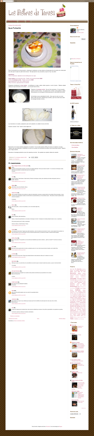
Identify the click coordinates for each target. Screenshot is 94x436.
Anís (75, 270)
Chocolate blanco (81, 278)
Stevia (84, 317)
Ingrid (13, 290)
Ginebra (71, 292)
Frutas (77, 288)
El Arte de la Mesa (75, 145)
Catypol (13, 229)
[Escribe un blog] (33, 157)
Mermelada (77, 305)
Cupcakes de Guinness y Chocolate (80, 209)
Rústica (73, 333)
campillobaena (83, 275)
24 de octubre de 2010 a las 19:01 (18, 242)
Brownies (71, 274)
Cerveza (77, 277)
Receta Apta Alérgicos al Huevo (76, 311)
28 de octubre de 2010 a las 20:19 (18, 313)
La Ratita (13, 253)
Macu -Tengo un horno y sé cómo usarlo (20, 165)
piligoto (13, 185)
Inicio (38, 318)
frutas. (81, 288)
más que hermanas (16, 271)
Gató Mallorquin (78, 291)
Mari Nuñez (14, 261)
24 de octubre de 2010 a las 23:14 (18, 286)
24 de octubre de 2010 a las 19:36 (18, 267)
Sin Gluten (81, 317)
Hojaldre (79, 297)
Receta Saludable (81, 314)
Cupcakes (76, 281)
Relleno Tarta (80, 315)
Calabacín (72, 275)
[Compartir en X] (34, 157)
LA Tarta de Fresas (81, 198)
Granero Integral (76, 292)
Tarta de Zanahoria (81, 165)
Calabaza (77, 275)
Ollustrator (48, 426)
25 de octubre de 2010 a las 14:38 (18, 295)
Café (85, 274)
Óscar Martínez (75, 147)
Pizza (85, 307)
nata (75, 306)
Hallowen (81, 292)
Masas (77, 304)
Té (74, 318)
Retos (85, 315)
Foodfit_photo (14, 282)
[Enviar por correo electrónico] (31, 157)
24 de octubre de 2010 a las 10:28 (18, 188)
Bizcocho (73, 273)
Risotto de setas (81, 352)
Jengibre (73, 298)
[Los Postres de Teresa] (74, 79)
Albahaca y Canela (76, 342)
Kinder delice (80, 372)
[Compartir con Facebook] (36, 157)
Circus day (74, 325)
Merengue (72, 305)
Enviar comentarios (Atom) (19, 320)
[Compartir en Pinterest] (37, 157)
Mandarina (78, 302)
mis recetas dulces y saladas (78, 351)
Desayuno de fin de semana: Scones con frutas (81, 254)
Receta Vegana (73, 315)
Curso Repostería (16, 159)
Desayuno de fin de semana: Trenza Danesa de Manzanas (81, 230)
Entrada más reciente (13, 318)
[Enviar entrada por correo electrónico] (29, 157)
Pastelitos (77, 307)
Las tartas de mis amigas (76, 300)
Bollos (79, 273)
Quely (81, 310)
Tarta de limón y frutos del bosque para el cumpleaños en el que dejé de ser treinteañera (81, 345)
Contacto (21, 21)
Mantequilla (83, 302)
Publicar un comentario (15, 316)
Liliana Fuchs (14, 192)
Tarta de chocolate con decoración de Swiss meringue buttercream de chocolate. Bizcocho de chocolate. (78, 386)
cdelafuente (14, 299)
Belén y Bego (14, 238)
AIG (75, 269)
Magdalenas (73, 302)
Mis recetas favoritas (76, 363)
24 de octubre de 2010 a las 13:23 (18, 201)
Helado (75, 297)
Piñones (81, 307)
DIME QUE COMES (75, 391)
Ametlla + (72, 270)
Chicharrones (83, 277)
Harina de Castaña (77, 293)
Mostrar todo (84, 408)
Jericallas (79, 334)
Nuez (84, 306)
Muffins (84, 305)
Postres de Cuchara (75, 309)
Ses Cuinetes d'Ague (76, 359)
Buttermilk (80, 274)
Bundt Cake (76, 274)
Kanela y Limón (75, 371)
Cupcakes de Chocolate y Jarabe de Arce (81, 155)
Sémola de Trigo (76, 317)
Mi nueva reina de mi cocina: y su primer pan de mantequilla (80, 177)
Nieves (13, 205)
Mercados (84, 304)
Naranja (72, 306)
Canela (71, 277)
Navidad (79, 306)
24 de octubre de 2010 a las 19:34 (18, 257)
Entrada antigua (62, 318)
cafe (82, 274)
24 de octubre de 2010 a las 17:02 (18, 225)
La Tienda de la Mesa (80, 298)
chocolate (73, 278)
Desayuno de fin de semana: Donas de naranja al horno (81, 188)
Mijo (80, 305)
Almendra (79, 269)
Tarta (71, 318)
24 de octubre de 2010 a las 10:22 (18, 172)
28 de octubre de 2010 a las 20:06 (18, 303)
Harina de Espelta (77, 296)
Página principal (11, 21)
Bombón (84, 273)
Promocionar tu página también (75, 80)
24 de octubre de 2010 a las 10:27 (18, 181)
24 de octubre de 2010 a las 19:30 (18, 249)
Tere (13, 176)
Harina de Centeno (77, 295)
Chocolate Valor (73, 279)
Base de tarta (82, 271)
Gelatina (84, 291)
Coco (81, 279)
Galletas (77, 290)
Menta (80, 304)
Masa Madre (72, 304)
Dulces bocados (75, 400)
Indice (28, 21)
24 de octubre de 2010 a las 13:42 (18, 210)
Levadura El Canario (81, 301)
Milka (82, 305)
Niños (82, 306)
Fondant (81, 286)
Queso (84, 310)
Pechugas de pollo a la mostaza (77, 360)
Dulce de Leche (81, 285)
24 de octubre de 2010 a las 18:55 (18, 234)
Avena (75, 271)
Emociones (73, 286)
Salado (71, 317)
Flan (78, 286)
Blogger (60, 426)
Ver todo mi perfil (80, 32)
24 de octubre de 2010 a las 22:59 (18, 278)
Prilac (78, 310)
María (13, 246)
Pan (71, 307)
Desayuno (72, 285)
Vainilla (76, 318)
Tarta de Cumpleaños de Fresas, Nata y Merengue (80, 242)
